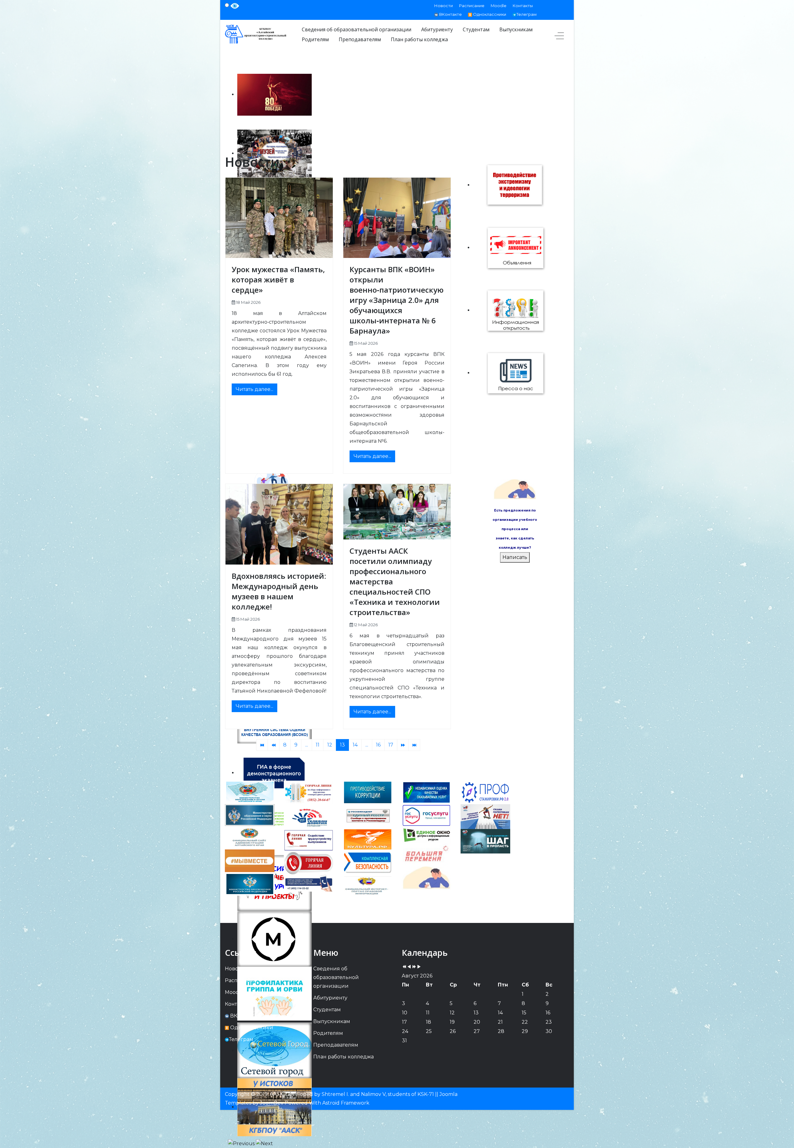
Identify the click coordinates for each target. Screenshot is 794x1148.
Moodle (498, 5)
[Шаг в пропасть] (485, 841)
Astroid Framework (345, 1103)
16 (378, 745)
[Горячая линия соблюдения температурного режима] (308, 793)
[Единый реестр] (367, 815)
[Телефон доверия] (308, 817)
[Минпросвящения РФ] (249, 883)
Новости (443, 5)
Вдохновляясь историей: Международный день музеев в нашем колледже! (279, 591)
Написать (514, 557)
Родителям (328, 1033)
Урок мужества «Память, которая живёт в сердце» (278, 279)
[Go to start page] (262, 745)
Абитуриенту (330, 998)
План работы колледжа (343, 1057)
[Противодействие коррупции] (367, 792)
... (306, 745)
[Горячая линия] (308, 863)
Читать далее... (254, 389)
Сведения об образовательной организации (336, 977)
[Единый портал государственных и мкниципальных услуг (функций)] (426, 878)
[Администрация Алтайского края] (249, 837)
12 (329, 745)
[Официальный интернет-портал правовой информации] (367, 886)
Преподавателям (335, 1045)
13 (342, 745)
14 (355, 745)
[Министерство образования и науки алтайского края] (249, 792)
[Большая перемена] (426, 855)
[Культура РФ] (367, 839)
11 (317, 745)
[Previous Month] (409, 967)
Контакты (523, 5)
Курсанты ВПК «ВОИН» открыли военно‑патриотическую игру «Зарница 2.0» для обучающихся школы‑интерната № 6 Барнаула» (397, 300)
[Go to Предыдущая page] (273, 745)
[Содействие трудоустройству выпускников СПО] (308, 840)
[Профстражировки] (485, 792)
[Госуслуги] (426, 815)
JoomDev (271, 1103)
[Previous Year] (404, 967)
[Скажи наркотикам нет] (485, 816)
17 (390, 745)
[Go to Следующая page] (403, 745)
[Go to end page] (414, 745)
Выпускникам (331, 1021)
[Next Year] (414, 967)
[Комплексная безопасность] (367, 863)
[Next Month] (419, 967)
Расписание (471, 5)
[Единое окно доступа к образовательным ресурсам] (426, 835)
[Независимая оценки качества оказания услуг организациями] (426, 792)
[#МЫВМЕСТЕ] (249, 860)
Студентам (327, 1010)
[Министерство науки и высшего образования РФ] (249, 815)
